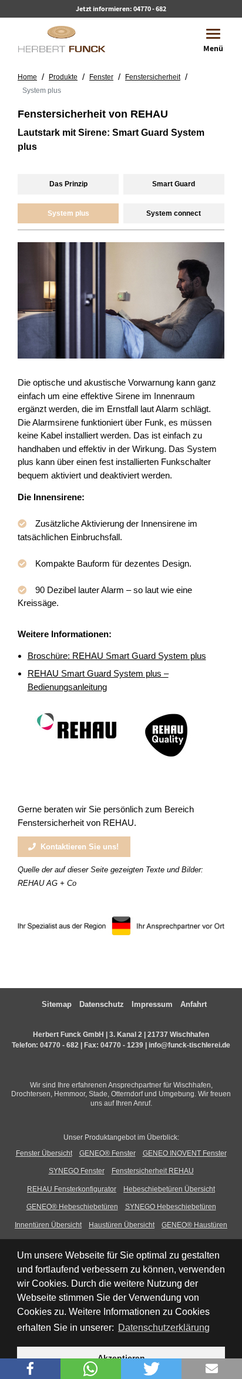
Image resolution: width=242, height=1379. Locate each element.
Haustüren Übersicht (121, 1225)
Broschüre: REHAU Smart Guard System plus (117, 656)
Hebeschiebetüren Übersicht (169, 1189)
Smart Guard (173, 184)
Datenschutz (101, 1004)
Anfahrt (193, 1004)
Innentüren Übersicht (48, 1225)
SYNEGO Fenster (77, 1171)
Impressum (152, 1004)
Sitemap (57, 1004)
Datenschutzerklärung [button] (164, 1328)
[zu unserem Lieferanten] (80, 739)
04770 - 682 (149, 8)
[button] (30, 1368)
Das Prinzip (68, 184)
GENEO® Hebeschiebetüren (72, 1207)
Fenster (101, 77)
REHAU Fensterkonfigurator (71, 1189)
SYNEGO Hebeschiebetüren (170, 1207)
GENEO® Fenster (107, 1153)
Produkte (63, 77)
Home (27, 77)
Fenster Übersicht (44, 1153)
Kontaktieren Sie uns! (77, 846)
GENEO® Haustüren (194, 1225)
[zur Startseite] (61, 38)
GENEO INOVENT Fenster (185, 1153)
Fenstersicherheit (152, 77)
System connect (173, 213)
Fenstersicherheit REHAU (153, 1171)
